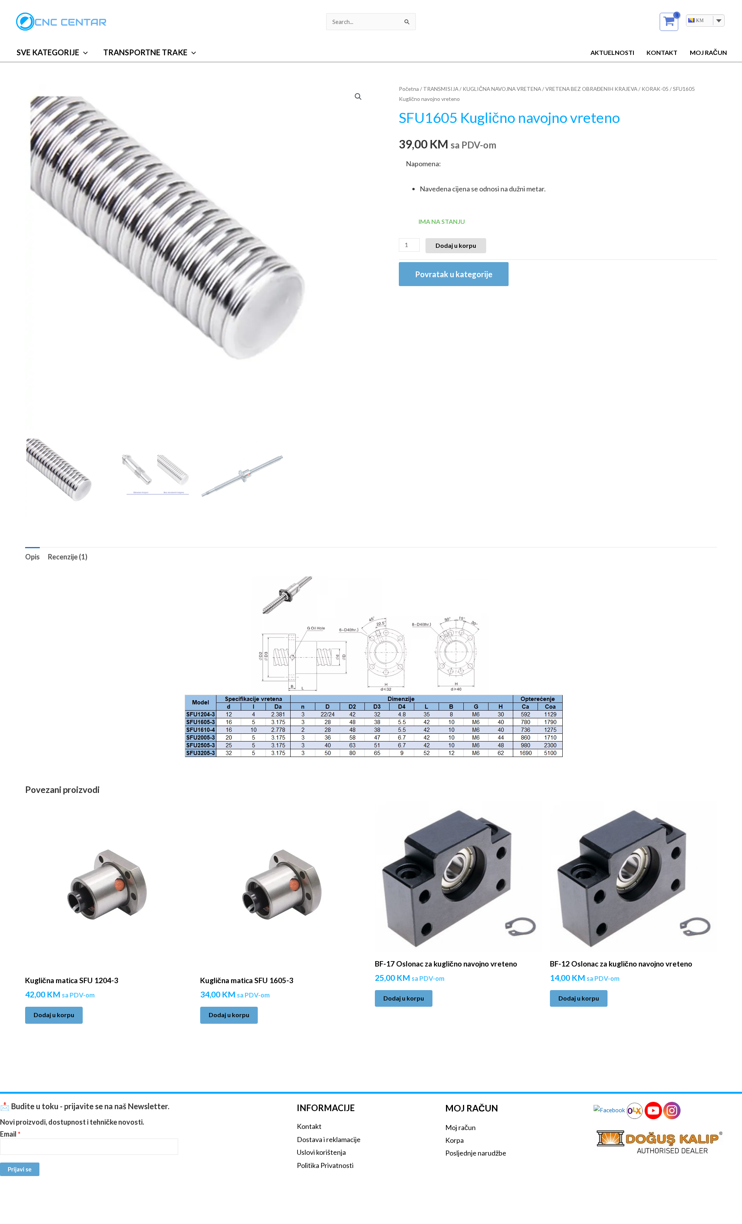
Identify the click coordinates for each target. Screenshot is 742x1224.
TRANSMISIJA (440, 88)
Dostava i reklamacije (329, 1139)
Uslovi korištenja (321, 1152)
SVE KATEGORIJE (48, 52)
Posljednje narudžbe (475, 1153)
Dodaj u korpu (456, 245)
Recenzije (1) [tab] (67, 556)
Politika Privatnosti (325, 1165)
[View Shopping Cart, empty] (669, 22)
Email (10, 1134)
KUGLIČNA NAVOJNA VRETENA (502, 88)
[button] (83, 52)
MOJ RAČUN (708, 52)
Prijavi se (20, 1169)
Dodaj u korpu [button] (54, 1014)
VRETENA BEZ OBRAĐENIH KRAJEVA (591, 88)
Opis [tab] (32, 556)
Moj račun (460, 1127)
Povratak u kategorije (453, 274)
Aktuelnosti (612, 52)
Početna (409, 88)
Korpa (454, 1140)
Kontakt (662, 52)
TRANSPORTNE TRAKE (145, 52)
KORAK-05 (655, 88)
